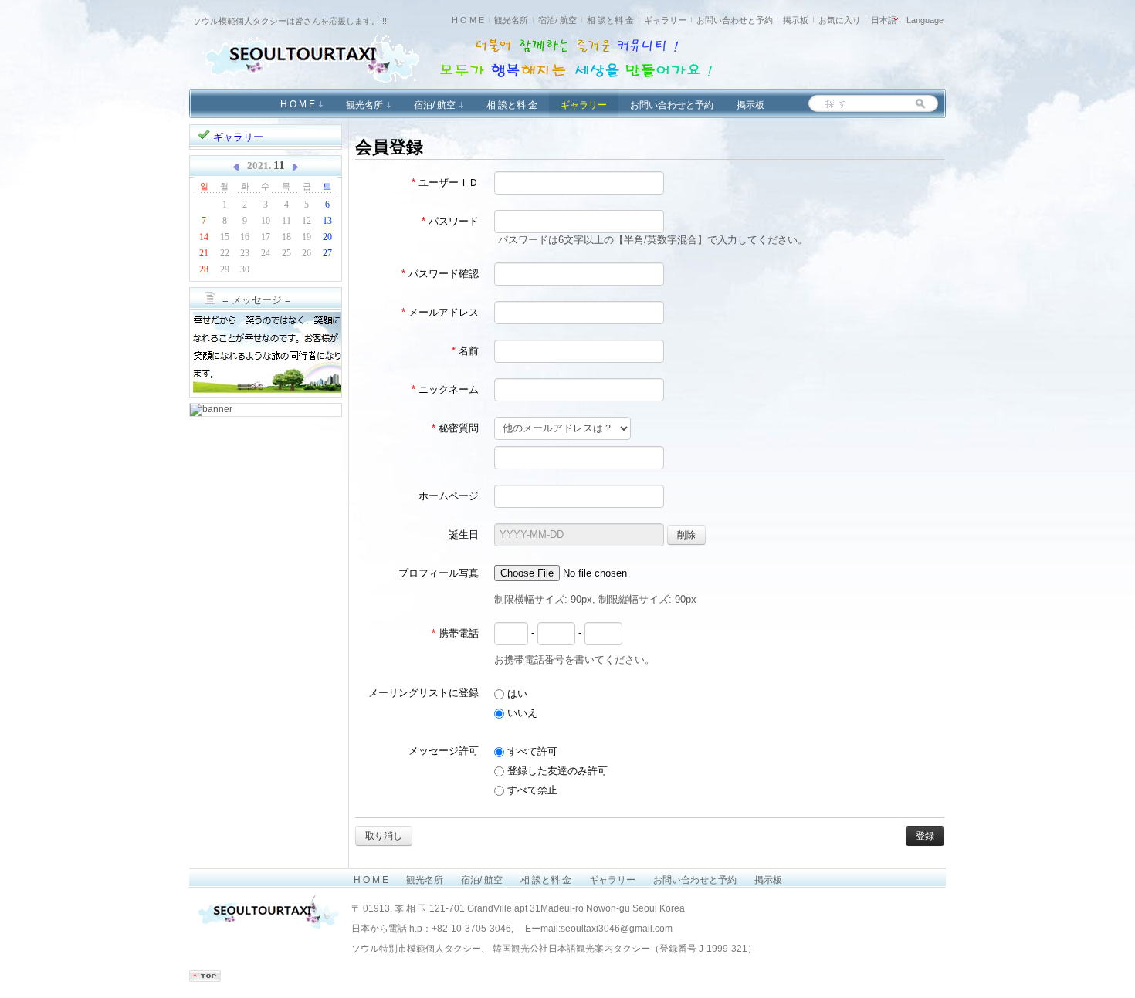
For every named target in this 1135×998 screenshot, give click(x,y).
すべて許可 (530, 751)
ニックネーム (445, 389)
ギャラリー (665, 20)
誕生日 (464, 534)
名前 (465, 351)
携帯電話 (455, 633)
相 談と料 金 (610, 20)
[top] (205, 978)
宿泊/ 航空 (557, 20)
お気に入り (839, 20)
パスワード (450, 221)
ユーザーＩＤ (445, 182)
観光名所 (511, 20)
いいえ (520, 713)
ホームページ (448, 496)
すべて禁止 (530, 790)
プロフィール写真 (438, 573)
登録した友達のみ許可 (556, 770)
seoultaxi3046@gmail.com (617, 928)
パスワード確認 (440, 273)
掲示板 (795, 20)
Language (925, 20)
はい (515, 693)
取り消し (383, 836)
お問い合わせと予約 (734, 20)
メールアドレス (440, 312)
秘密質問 (455, 428)
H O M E (468, 20)
